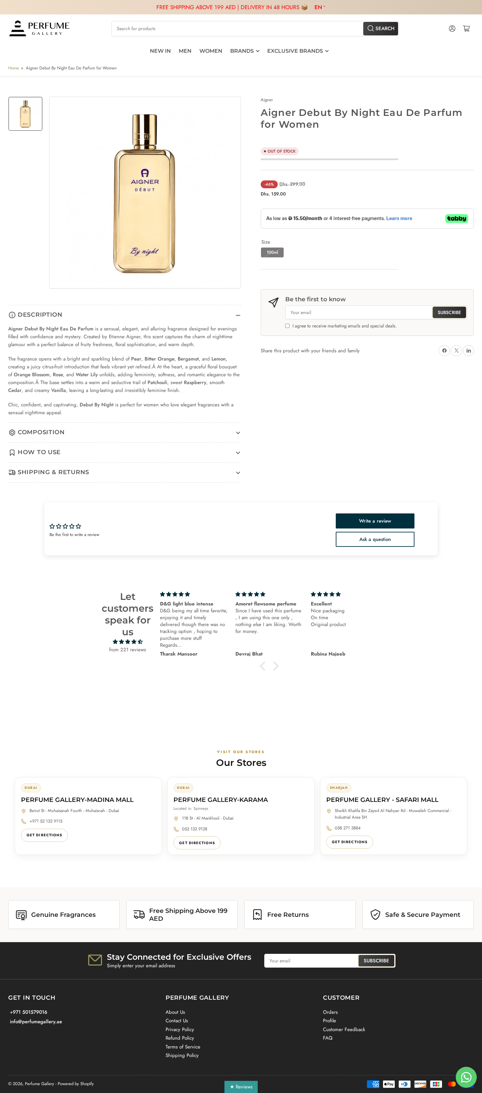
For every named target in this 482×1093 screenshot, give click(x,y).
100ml (272, 252)
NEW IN (160, 51)
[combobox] (255, 28)
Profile (329, 1020)
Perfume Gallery (39, 1084)
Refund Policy (180, 1038)
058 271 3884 (348, 828)
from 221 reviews (127, 649)
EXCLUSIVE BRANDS (295, 51)
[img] (127, 642)
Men (185, 51)
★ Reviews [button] (241, 1086)
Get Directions (44, 835)
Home (13, 68)
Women (210, 51)
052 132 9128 (194, 829)
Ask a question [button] (375, 539)
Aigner (267, 100)
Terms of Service (183, 1046)
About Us (175, 1012)
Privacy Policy (180, 1029)
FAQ (327, 1038)
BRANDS (242, 51)
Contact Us (177, 1020)
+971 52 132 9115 (46, 821)
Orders (330, 1012)
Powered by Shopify (76, 1084)
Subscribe (449, 312)
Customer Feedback (344, 1029)
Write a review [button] (375, 521)
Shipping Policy (182, 1055)
